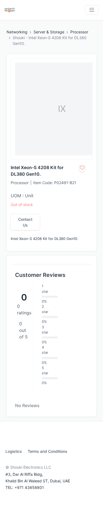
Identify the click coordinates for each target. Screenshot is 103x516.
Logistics (13, 451)
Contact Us (25, 222)
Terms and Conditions (47, 451)
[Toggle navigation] (92, 10)
